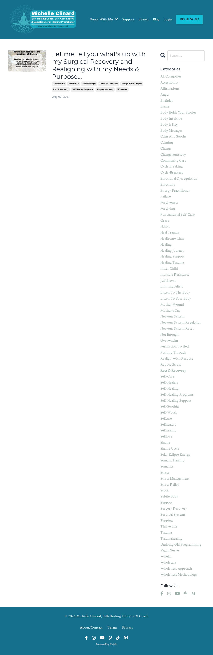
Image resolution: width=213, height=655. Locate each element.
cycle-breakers (171, 172)
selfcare (166, 418)
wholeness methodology (178, 574)
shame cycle (169, 448)
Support (128, 19)
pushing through (173, 352)
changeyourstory (173, 154)
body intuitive (171, 118)
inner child (169, 268)
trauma (166, 532)
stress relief (169, 484)
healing (166, 244)
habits (165, 226)
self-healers (169, 382)
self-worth (168, 412)
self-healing (169, 388)
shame (165, 442)
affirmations (169, 88)
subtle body (169, 496)
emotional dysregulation (178, 178)
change (166, 148)
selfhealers (168, 424)
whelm (166, 556)
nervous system (172, 316)
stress (164, 472)
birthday (166, 100)
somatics (166, 466)
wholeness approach (176, 568)
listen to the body (175, 292)
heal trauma (169, 232)
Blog (156, 19)
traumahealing (171, 538)
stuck (164, 490)
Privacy (127, 627)
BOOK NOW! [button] (189, 19)
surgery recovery (105, 89)
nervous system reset (177, 328)
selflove (166, 436)
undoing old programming (180, 544)
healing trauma (172, 262)
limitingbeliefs (171, 286)
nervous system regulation (181, 322)
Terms (112, 627)
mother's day (170, 310)
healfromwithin (172, 238)
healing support (172, 256)
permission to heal (174, 346)
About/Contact (91, 627)
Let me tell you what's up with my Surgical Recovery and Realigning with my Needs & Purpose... (99, 65)
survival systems (172, 514)
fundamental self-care (177, 214)
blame (164, 106)
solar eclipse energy (175, 454)
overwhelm (169, 340)
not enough (169, 334)
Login (167, 19)
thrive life (168, 526)
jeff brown (168, 280)
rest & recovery (60, 89)
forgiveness (169, 202)
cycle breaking (171, 166)
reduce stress (170, 364)
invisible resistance (174, 274)
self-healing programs (82, 89)
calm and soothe (173, 136)
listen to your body (108, 83)
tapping (166, 520)
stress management (174, 478)
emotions (167, 184)
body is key (73, 83)
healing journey (172, 250)
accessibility (59, 83)
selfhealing (168, 430)
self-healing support (175, 400)
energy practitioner (175, 190)
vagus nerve (169, 550)
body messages (89, 83)
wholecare (122, 89)
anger (165, 94)
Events (144, 19)
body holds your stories (178, 112)
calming (166, 142)
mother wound (172, 304)
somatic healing (172, 460)
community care (173, 160)
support (166, 502)
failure (165, 196)
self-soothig (169, 406)
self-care (167, 376)
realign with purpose (131, 83)
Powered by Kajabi (106, 644)
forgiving (167, 208)
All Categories (170, 76)
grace (164, 220)
